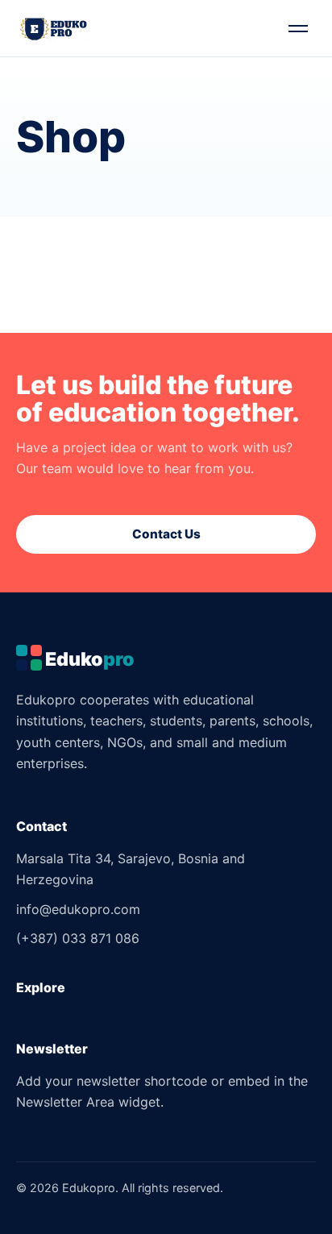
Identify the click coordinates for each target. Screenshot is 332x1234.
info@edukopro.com (78, 909)
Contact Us (166, 534)
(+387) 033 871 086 (77, 938)
